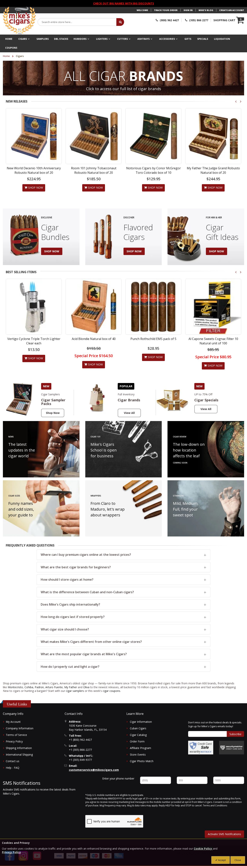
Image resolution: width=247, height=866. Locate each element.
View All (129, 413)
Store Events (138, 754)
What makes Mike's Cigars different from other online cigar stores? (91, 642)
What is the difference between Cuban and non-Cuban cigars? (87, 592)
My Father (70, 687)
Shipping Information (19, 748)
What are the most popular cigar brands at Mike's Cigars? (84, 654)
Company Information (19, 728)
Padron (39, 687)
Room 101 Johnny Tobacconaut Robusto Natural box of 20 (93, 170)
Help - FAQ (12, 767)
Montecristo (15, 687)
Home (6, 56)
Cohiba (29, 687)
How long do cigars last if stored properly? (73, 617)
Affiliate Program (140, 748)
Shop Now (53, 413)
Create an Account (231, 10)
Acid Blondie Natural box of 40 (94, 339)
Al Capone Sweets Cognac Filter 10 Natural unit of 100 (213, 341)
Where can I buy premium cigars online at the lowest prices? (86, 554)
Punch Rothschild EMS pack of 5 (153, 339)
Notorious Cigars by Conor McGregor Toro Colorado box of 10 (153, 170)
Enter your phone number (118, 778)
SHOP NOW (51, 251)
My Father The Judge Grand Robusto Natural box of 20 (213, 170)
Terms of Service (16, 735)
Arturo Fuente (54, 687)
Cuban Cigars (138, 728)
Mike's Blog (206, 10)
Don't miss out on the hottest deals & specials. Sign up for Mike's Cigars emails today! (215, 724)
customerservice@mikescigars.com (94, 770)
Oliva (86, 687)
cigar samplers (75, 691)
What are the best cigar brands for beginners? (76, 567)
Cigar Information (141, 722)
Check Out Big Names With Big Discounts (123, 3)
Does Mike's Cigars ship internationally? (70, 604)
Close (237, 860)
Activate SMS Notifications (224, 834)
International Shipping (19, 754)
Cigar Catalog (138, 735)
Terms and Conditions (215, 805)
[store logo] (19, 21)
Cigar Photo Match (141, 761)
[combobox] (77, 22)
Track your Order (166, 10)
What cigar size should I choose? (65, 629)
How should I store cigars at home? (67, 579)
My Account (13, 722)
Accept (221, 860)
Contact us (12, 761)
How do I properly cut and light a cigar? (70, 666)
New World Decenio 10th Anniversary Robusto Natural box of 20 (34, 170)
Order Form (137, 741)
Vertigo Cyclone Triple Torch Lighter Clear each (33, 341)
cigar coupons (111, 691)
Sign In (188, 10)
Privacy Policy (14, 741)
